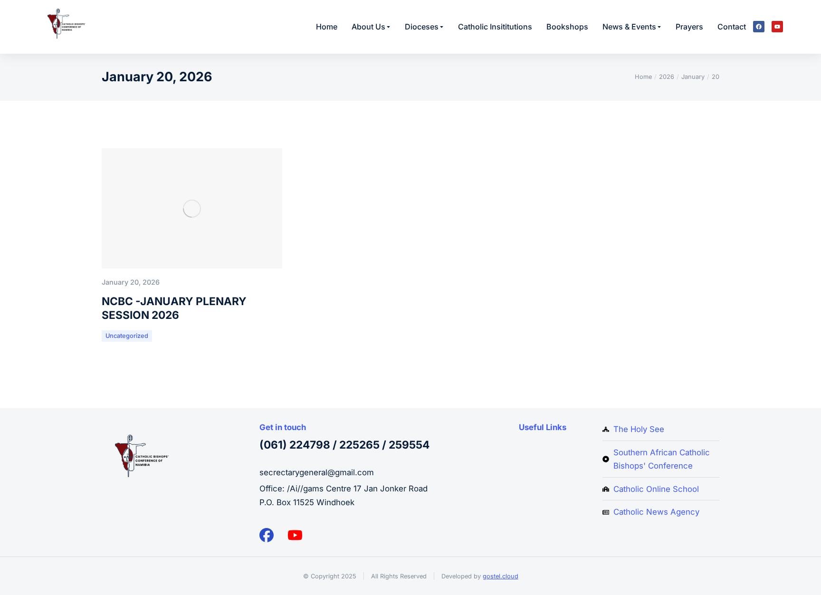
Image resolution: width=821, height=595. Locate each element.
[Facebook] (758, 26)
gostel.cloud (500, 576)
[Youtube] (777, 26)
